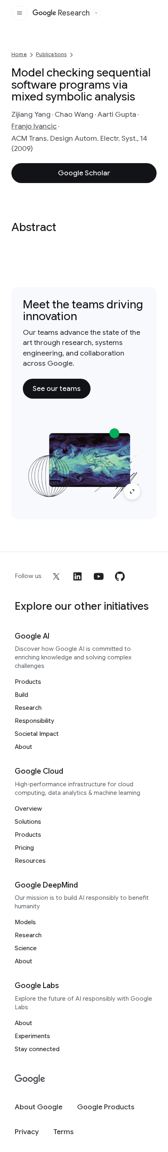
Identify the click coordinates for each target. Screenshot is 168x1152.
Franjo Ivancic (34, 126)
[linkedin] (77, 576)
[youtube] (98, 576)
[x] (56, 576)
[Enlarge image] (132, 491)
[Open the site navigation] (19, 13)
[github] (120, 576)
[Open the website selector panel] (96, 13)
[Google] (30, 1079)
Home (19, 54)
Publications (51, 54)
